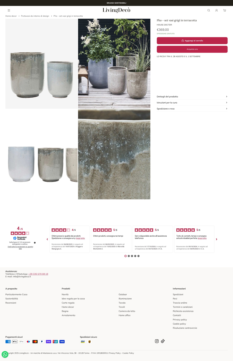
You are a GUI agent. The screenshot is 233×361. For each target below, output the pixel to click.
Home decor (11, 16)
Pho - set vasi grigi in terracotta (68, 16)
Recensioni (10, 302)
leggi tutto (80, 238)
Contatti (177, 315)
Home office (125, 315)
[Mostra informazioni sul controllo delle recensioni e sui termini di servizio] (35, 243)
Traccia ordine (180, 302)
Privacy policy (180, 319)
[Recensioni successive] (216, 239)
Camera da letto (127, 311)
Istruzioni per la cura (167, 102)
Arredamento (68, 315)
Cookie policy (179, 323)
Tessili (122, 307)
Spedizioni (178, 294)
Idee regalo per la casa (73, 298)
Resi (175, 298)
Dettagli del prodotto (167, 96)
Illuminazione (125, 298)
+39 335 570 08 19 (38, 274)
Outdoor (123, 294)
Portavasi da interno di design (35, 16)
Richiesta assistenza (183, 311)
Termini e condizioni (183, 307)
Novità (65, 294)
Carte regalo (68, 302)
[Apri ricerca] (209, 10)
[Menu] (9, 10)
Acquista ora (192, 49)
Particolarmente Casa (16, 294)
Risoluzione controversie (185, 328)
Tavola (122, 302)
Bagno (65, 311)
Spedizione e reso (165, 108)
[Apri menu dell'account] (217, 10)
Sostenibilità (11, 298)
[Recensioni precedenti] (47, 239)
